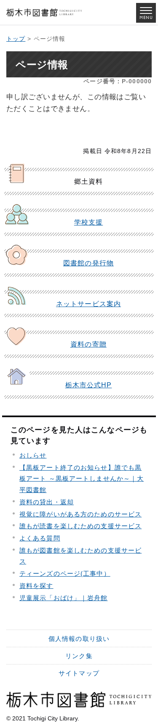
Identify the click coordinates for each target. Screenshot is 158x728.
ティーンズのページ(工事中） (64, 573)
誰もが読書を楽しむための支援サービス (80, 525)
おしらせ (32, 455)
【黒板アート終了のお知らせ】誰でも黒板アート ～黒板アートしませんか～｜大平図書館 (81, 478)
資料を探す (36, 585)
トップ (15, 38)
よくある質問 (39, 538)
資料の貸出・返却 (46, 502)
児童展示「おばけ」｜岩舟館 (63, 597)
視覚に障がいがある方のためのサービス (80, 514)
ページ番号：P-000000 (117, 81)
